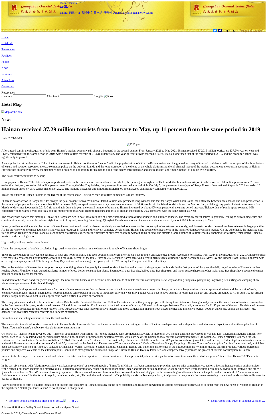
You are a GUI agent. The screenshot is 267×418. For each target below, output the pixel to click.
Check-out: (53, 96)
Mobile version (68, 3)
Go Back (72, 401)
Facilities (6, 55)
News (4, 67)
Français (127, 12)
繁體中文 (87, 12)
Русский (147, 12)
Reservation (8, 49)
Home (5, 37)
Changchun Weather (250, 30)
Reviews (6, 74)
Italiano (137, 12)
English (64, 6)
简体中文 (75, 12)
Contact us (7, 86)
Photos (5, 61)
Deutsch (117, 12)
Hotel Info (7, 43)
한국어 (107, 12)
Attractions (7, 80)
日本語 (98, 12)
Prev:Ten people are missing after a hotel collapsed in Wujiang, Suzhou (36, 400)
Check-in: (7, 96)
